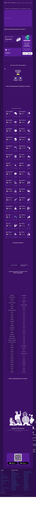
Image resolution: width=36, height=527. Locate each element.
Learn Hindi (25, 480)
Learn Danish (26, 474)
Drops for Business (4, 476)
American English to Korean (15, 8)
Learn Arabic (13, 472)
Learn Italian (26, 482)
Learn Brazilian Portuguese (28, 472)
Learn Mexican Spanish (15, 485)
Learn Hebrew (13, 480)
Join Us (2, 486)
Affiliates (2, 489)
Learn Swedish (26, 487)
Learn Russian (26, 486)
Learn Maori (25, 484)
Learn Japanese (13, 483)
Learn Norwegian (26, 485)
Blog (21, 2)
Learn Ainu (13, 471)
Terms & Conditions (22, 495)
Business (26, 2)
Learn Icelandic (26, 481)
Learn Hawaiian (26, 479)
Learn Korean (26, 483)
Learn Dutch (13, 475)
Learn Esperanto (26, 475)
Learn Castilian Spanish (15, 474)
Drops (15, 2)
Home (7, 8)
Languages (18, 2)
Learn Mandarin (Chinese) (15, 484)
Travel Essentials (23, 8)
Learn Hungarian (14, 481)
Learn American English (27, 471)
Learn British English (14, 473)
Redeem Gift (3, 483)
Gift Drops (30, 2)
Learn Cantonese (26, 473)
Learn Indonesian (14, 482)
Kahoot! (23, 2)
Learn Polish (13, 486)
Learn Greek (13, 479)
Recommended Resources (5, 480)
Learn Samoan (13, 487)
